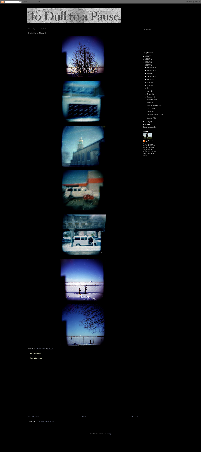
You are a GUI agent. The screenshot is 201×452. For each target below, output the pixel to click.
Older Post (133, 417)
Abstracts (150, 102)
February (150, 97)
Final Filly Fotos (152, 99)
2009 (147, 122)
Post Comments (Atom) (46, 421)
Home (83, 417)
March (149, 94)
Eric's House (151, 108)
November (151, 70)
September (151, 76)
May (149, 88)
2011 (147, 62)
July (149, 82)
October (150, 73)
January (150, 118)
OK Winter (150, 111)
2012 (147, 59)
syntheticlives (150, 141)
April (149, 91)
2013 (147, 56)
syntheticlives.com (149, 151)
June (149, 85)
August (149, 79)
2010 (147, 65)
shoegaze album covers (155, 114)
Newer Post (33, 417)
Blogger (109, 434)
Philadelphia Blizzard (154, 105)
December (151, 67)
